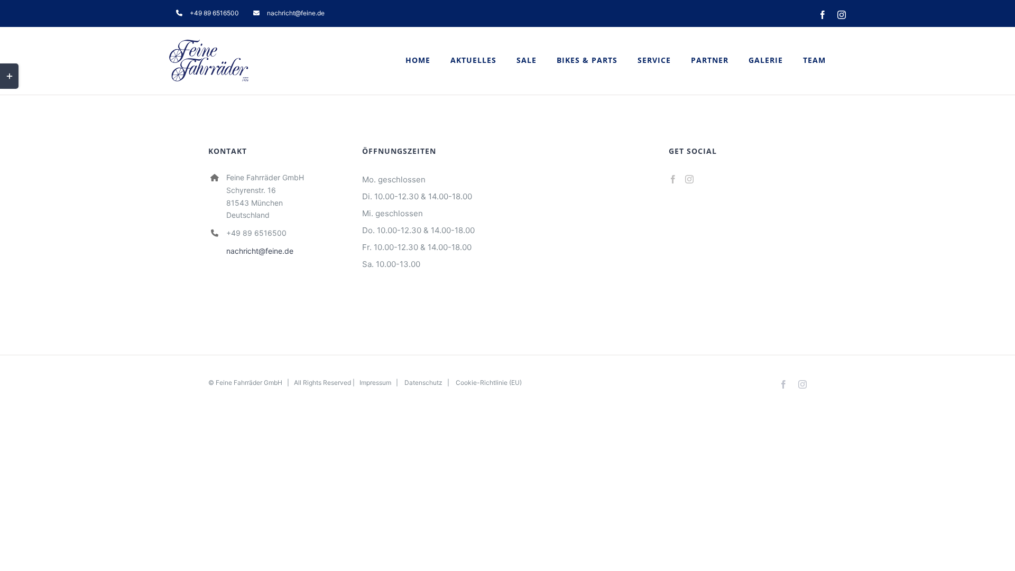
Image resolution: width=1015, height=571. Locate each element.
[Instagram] (689, 179)
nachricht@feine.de (259, 250)
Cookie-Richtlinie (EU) (489, 382)
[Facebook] (673, 179)
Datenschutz (423, 382)
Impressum (375, 382)
